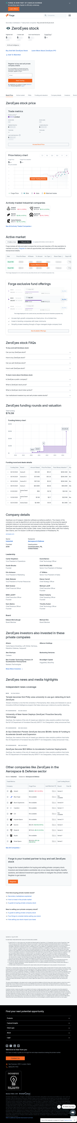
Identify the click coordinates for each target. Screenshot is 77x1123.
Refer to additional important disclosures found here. (19, 1117)
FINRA (12, 1093)
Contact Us (15, 1058)
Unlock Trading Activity (38, 179)
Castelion (16, 808)
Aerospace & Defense (36, 541)
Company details (56, 95)
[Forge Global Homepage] (10, 15)
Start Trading (20, 80)
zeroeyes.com (10, 534)
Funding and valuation (41, 95)
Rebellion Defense (12, 648)
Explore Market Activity (38, 265)
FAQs (29, 95)
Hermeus (34, 646)
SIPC (16, 1093)
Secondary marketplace (13, 23)
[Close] (74, 1120)
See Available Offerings (38, 331)
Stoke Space (17, 841)
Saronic (16, 825)
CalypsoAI (22, 648)
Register (22, 248)
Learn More (14, 9)
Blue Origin (17, 797)
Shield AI (16, 830)
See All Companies (12, 848)
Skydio (16, 835)
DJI (15, 814)
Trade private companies (28, 23)
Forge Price (47, 34)
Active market (20, 95)
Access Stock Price (38, 144)
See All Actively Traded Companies (18, 226)
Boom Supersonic (19, 802)
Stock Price (9, 95)
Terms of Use (68, 1120)
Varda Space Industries (14, 646)
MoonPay (51, 662)
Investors (67, 95)
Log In (22, 85)
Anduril (16, 791)
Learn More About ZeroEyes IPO (44, 50)
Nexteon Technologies (13, 664)
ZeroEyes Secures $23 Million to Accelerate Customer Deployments (36, 749)
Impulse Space (18, 819)
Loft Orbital (26, 646)
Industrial (9, 541)
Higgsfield (43, 662)
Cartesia (8, 655)
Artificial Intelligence (13, 45)
